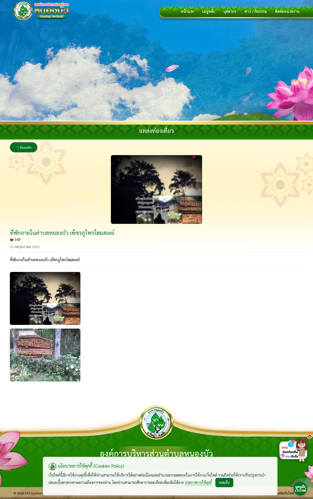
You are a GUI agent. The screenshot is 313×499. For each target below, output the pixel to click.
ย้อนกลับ (26, 147)
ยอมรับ (224, 482)
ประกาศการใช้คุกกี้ (198, 482)
